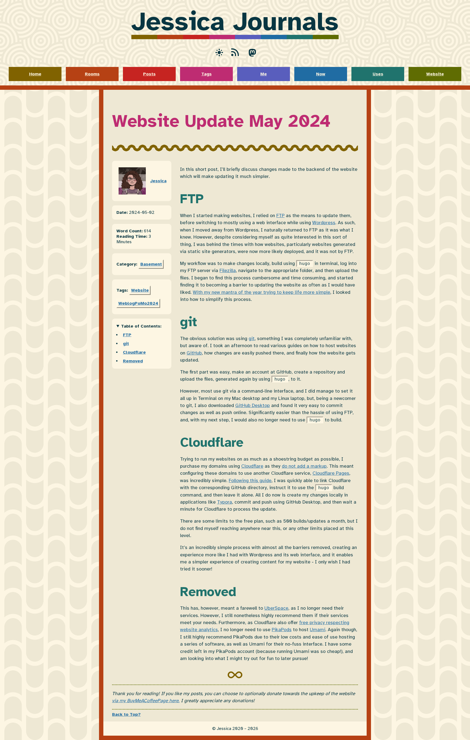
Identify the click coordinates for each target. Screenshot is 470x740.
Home (35, 74)
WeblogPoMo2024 (138, 303)
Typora (224, 502)
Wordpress (323, 223)
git (126, 343)
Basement (151, 264)
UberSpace (276, 608)
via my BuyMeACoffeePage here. (146, 701)
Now (320, 74)
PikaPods (282, 630)
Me (263, 74)
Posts (149, 74)
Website (435, 74)
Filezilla (227, 270)
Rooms (92, 74)
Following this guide (250, 480)
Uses (378, 74)
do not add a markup (304, 466)
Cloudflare (134, 352)
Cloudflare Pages (331, 473)
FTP (127, 335)
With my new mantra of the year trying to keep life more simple (261, 292)
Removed (133, 361)
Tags (206, 74)
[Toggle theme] (217, 52)
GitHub (194, 353)
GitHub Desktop (252, 405)
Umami (317, 630)
